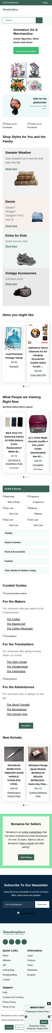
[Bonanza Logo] (11, 10)
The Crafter (13, 619)
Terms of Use (9, 1007)
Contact (6, 979)
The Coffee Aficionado (20, 628)
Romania (14, 366)
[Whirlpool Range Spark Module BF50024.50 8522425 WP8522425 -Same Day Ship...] (38, 773)
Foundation (38, 465)
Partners (31, 960)
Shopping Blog (10, 975)
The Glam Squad (17, 661)
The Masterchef (16, 623)
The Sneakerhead (17, 666)
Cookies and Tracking (13, 997)
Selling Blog (8, 970)
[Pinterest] (18, 942)
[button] (23, 386)
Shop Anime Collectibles (26, 51)
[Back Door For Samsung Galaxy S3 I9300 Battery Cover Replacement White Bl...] (14, 443)
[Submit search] (39, 20)
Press (30, 965)
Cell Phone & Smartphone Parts (14, 462)
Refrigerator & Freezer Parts (14, 794)
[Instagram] (24, 942)
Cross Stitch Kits (38, 375)
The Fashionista (16, 671)
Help (45, 2)
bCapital (31, 975)
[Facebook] (5, 942)
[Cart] (35, 10)
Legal (30, 955)
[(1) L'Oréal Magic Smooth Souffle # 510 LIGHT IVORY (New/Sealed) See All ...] (38, 443)
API (4, 965)
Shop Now (11, 169)
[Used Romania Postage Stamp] (14, 352)
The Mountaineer (17, 709)
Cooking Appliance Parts (38, 794)
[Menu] (47, 10)
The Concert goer (17, 714)
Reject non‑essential (23, 1027)
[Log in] (41, 10)
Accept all (9, 1027)
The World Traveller (18, 704)
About (5, 955)
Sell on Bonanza (10, 2)
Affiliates (7, 960)
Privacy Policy (9, 1002)
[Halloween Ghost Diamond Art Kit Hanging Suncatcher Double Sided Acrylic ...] (38, 352)
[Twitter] (11, 942)
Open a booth (26, 843)
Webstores (32, 970)
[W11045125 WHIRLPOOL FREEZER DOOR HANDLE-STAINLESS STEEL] (14, 773)
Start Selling (26, 857)
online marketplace (32, 832)
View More (26, 726)
